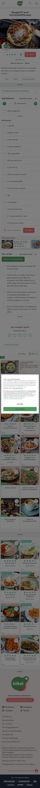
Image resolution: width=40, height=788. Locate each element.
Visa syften (20, 403)
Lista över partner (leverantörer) (12, 398)
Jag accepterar (20, 409)
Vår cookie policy (18, 388)
